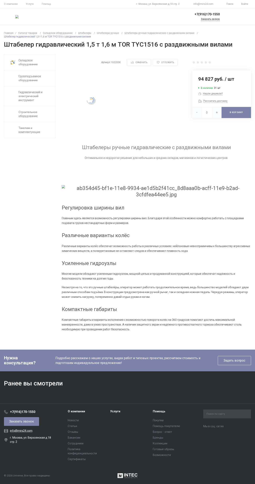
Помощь (46, 4)
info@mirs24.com (203, 4)
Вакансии (74, 437)
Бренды (158, 437)
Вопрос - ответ (162, 431)
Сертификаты (77, 459)
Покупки (158, 420)
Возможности (162, 455)
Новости (73, 420)
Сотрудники (75, 443)
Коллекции (160, 443)
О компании (11, 4)
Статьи (72, 426)
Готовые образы (163, 449)
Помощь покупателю (166, 426)
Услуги (30, 4)
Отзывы (73, 431)
